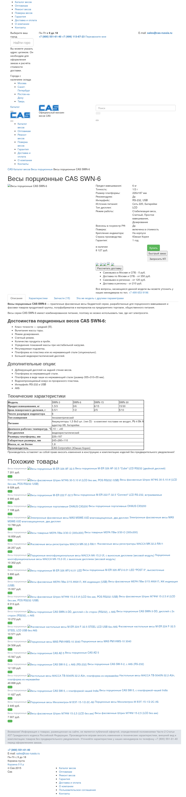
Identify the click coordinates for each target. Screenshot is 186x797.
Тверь (21, 101)
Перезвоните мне (95, 36)
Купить (153, 248)
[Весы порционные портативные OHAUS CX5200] (58, 506)
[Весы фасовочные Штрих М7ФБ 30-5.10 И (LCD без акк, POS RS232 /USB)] (73, 479)
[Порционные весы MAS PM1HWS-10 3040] (54, 641)
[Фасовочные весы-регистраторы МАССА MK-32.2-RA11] (62, 543)
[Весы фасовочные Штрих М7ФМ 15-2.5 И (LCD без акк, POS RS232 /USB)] (73, 596)
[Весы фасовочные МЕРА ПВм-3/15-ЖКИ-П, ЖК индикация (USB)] (67, 581)
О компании (22, 23)
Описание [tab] (17, 298)
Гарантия (20, 16)
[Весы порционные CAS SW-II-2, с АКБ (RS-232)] (57, 664)
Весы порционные (42, 169)
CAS (10, 169)
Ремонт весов (23, 9)
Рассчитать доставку (109, 268)
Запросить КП (157, 259)
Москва (22, 83)
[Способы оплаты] (105, 264)
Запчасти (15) (62, 298)
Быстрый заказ (157, 253)
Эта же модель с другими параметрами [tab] (100, 298)
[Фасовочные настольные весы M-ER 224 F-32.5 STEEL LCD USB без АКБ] (72, 626)
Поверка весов (23, 13)
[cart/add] (10, 476)
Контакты (20, 27)
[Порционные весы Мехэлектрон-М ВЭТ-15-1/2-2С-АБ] (61, 701)
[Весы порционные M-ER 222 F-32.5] (50, 494)
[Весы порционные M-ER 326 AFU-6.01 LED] (55, 570)
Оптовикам (21, 5)
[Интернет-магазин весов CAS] (20, 115)
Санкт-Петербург (24, 88)
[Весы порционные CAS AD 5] (46, 652)
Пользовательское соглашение (77, 790)
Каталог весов (23, 2)
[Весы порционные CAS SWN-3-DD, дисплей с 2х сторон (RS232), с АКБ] (71, 611)
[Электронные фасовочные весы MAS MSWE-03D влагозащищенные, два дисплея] (78, 517)
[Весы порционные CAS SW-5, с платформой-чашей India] (63, 690)
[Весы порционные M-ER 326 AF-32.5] (51, 468)
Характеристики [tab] (38, 298)
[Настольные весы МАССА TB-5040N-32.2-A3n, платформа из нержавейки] (73, 675)
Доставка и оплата (26, 20)
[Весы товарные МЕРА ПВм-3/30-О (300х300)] (55, 532)
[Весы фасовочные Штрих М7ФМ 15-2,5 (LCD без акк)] (61, 713)
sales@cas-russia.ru (159, 33)
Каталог (15, 106)
